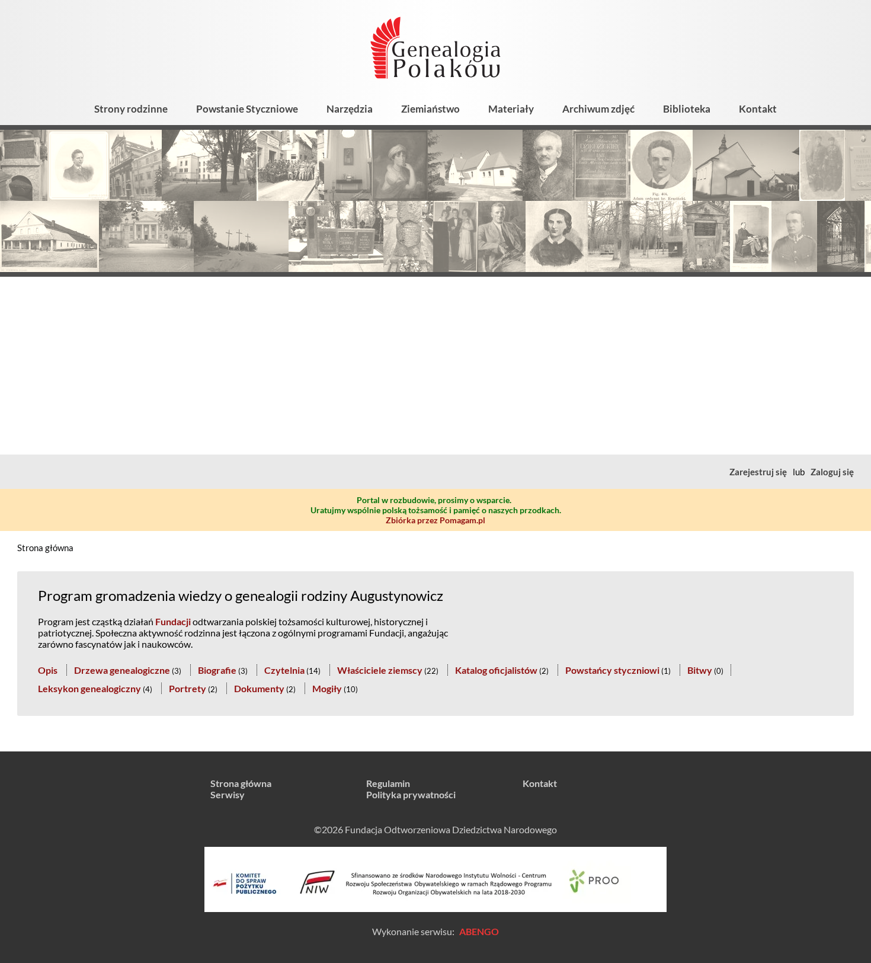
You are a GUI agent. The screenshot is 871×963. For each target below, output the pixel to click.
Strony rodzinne (131, 109)
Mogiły (327, 688)
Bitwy (699, 670)
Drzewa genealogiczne (122, 670)
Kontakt (758, 109)
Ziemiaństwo (430, 109)
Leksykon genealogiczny (89, 688)
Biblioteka (686, 109)
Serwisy (227, 794)
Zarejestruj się (758, 471)
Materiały (511, 109)
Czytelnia (284, 670)
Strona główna (45, 547)
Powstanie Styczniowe (247, 109)
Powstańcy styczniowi (612, 670)
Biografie (217, 670)
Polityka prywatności (411, 794)
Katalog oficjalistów (496, 670)
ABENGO (479, 931)
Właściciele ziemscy (379, 670)
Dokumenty (259, 688)
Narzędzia (349, 109)
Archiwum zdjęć (598, 109)
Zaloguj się (832, 471)
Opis (47, 670)
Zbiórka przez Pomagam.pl (435, 520)
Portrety (187, 688)
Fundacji (173, 621)
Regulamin (388, 783)
